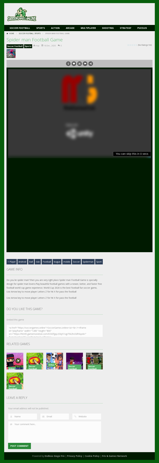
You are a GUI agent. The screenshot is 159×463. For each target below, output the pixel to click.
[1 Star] (128, 45)
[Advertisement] (95, 12)
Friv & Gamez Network (114, 455)
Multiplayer (88, 27)
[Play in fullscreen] (79, 63)
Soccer (76, 261)
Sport (99, 261)
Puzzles (142, 27)
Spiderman (88, 261)
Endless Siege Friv (55, 455)
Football (47, 261)
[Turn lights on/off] (68, 63)
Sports (40, 27)
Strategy (125, 27)
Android (22, 261)
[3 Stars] (132, 45)
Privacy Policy (74, 455)
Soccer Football (20, 27)
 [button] (85, 63)
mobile (66, 261)
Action (55, 27)
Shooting (108, 27)
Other (12, 368)
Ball (31, 261)
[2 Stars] (130, 45)
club (38, 261)
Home (12, 33)
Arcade (70, 27)
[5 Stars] (136, 45)
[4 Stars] (134, 45)
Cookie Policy (92, 455)
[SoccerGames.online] (22, 13)
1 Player (12, 261)
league (57, 261)
